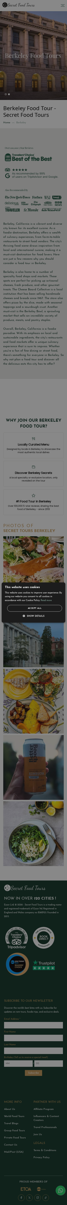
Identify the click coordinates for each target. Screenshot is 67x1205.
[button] (33, 616)
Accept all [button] (34, 608)
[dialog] (33, 602)
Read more (46, 600)
